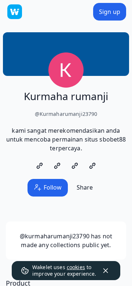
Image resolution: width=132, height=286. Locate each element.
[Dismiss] (105, 270)
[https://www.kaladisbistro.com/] (39, 165)
